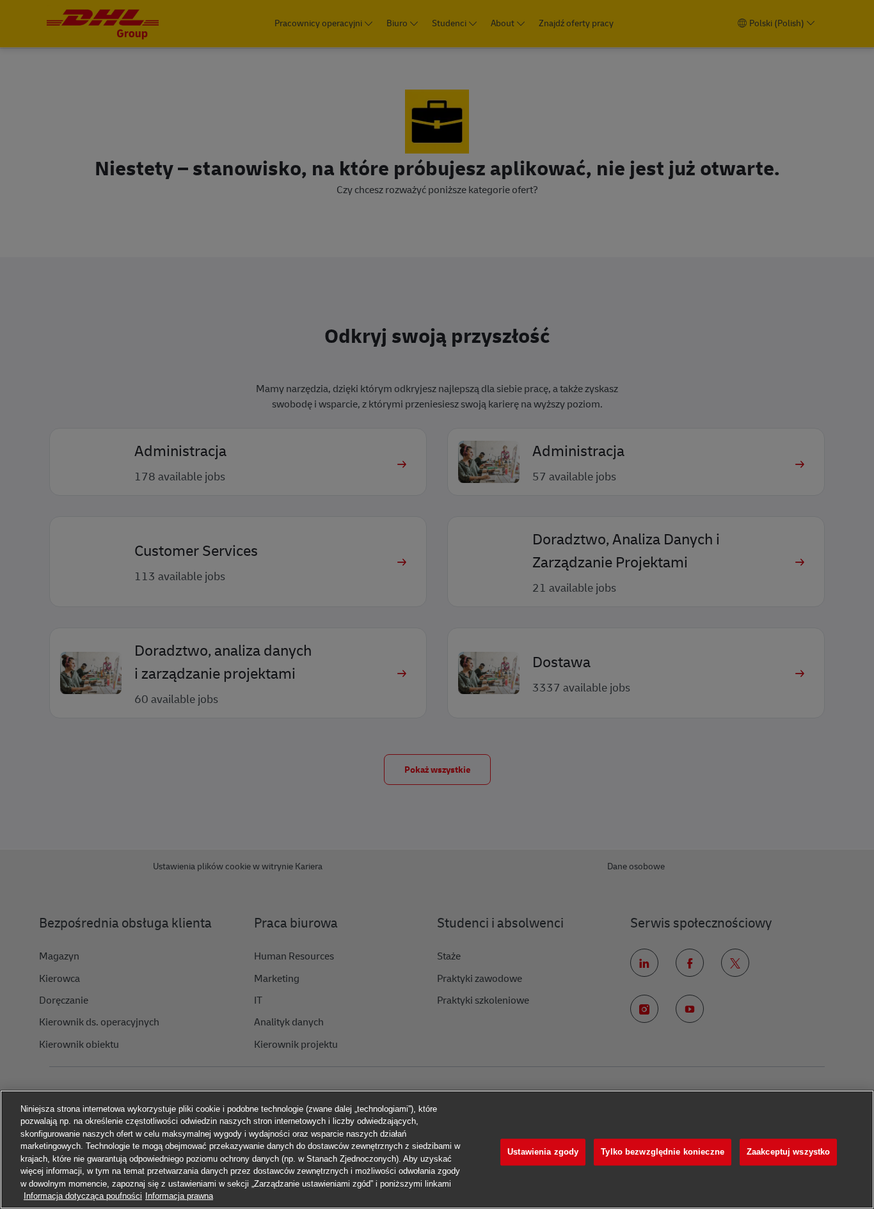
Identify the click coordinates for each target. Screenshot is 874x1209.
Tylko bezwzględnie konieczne (662, 1152)
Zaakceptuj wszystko (788, 1152)
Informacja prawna (179, 1196)
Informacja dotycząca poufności (83, 1196)
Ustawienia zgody (542, 1152)
